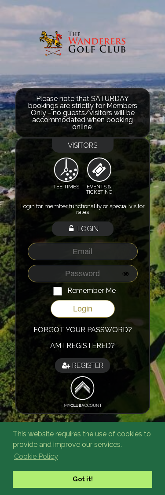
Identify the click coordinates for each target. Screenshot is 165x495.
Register (86, 365)
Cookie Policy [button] (36, 456)
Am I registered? (82, 345)
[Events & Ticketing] (99, 170)
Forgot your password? (82, 330)
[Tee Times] (66, 169)
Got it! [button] (83, 479)
